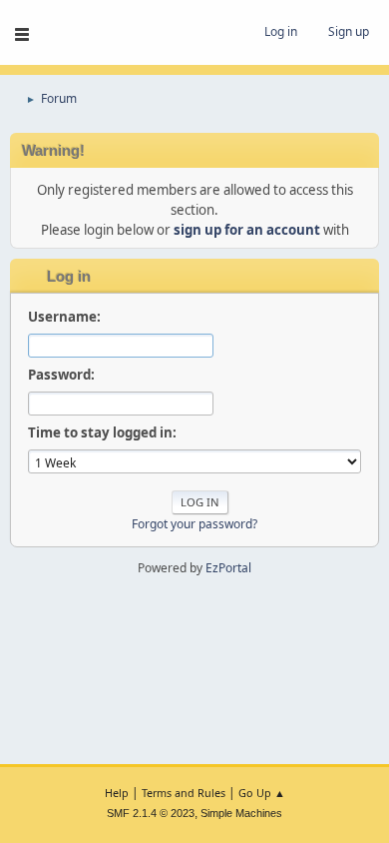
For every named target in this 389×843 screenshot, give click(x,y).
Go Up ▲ (261, 792)
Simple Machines (241, 813)
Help (117, 792)
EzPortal (228, 567)
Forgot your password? (194, 523)
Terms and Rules (183, 792)
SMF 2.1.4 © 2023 (150, 813)
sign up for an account (247, 230)
